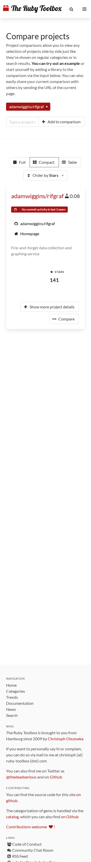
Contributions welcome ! (30, 826)
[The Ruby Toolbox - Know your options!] (32, 9)
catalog (12, 816)
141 (54, 280)
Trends (12, 697)
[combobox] (22, 122)
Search (12, 715)
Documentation (20, 703)
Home (11, 685)
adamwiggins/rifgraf (37, 195)
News (11, 709)
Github (56, 776)
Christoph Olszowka (65, 738)
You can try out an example (56, 63)
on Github (70, 816)
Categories (15, 691)
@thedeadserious (21, 776)
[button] (71, 9)
